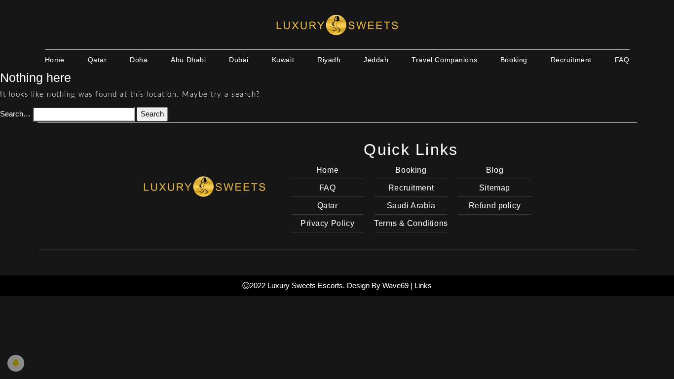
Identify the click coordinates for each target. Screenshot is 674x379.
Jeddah (376, 60)
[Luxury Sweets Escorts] (337, 24)
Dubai (239, 60)
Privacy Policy (327, 223)
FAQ (622, 60)
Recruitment (571, 60)
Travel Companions (444, 60)
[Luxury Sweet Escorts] (204, 185)
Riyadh (328, 60)
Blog (494, 170)
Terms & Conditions (411, 223)
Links (423, 285)
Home (55, 60)
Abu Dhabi (188, 60)
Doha (139, 60)
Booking (513, 60)
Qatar (97, 60)
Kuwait (283, 60)
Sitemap (494, 188)
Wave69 (395, 285)
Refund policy (495, 205)
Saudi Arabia (411, 205)
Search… (15, 114)
